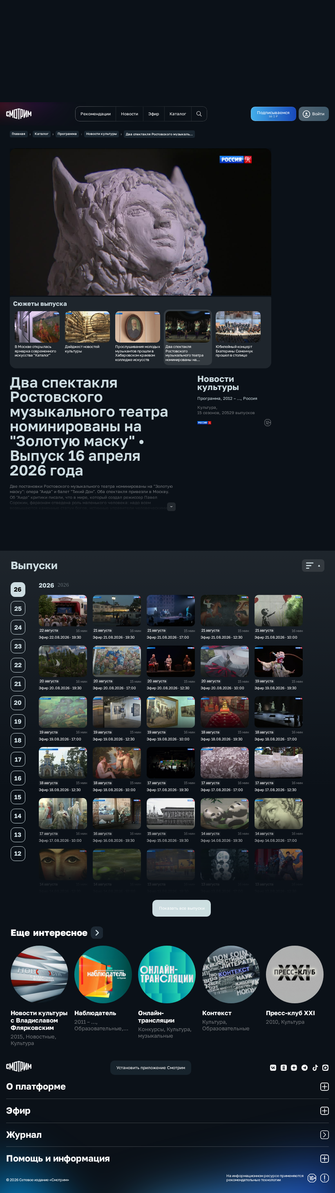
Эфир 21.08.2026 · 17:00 (168, 637)
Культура (206, 407)
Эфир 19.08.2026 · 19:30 (276, 688)
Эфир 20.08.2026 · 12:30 (168, 688)
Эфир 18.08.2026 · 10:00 (114, 789)
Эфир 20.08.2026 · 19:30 (60, 688)
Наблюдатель (95, 1012)
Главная (18, 134)
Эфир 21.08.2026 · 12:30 (222, 637)
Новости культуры (101, 134)
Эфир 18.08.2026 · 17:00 (276, 739)
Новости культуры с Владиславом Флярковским (39, 1020)
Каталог (42, 134)
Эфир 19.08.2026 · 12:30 (114, 739)
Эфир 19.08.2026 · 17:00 (60, 739)
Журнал (24, 1134)
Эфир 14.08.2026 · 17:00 (276, 840)
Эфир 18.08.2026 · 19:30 (222, 739)
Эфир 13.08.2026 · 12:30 (276, 891)
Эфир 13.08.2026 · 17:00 (222, 891)
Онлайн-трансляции (156, 1016)
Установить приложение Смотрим (150, 1067)
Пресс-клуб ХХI (290, 1012)
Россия (250, 398)
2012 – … (232, 398)
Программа (67, 134)
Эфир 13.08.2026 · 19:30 (168, 891)
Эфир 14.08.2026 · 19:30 (222, 840)
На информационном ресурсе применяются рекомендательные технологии (265, 1178)
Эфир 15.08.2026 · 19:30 (168, 840)
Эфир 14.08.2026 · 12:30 (60, 891)
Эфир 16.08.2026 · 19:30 (114, 840)
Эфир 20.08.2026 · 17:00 (114, 688)
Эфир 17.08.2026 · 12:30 (276, 789)
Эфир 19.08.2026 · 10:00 (168, 739)
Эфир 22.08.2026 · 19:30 (60, 637)
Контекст (217, 1012)
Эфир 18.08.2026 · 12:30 (60, 789)
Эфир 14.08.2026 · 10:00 (114, 891)
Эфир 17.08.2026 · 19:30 (168, 789)
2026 (63, 585)
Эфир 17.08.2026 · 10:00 (60, 840)
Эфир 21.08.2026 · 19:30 (114, 637)
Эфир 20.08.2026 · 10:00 (222, 688)
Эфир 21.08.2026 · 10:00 (276, 637)
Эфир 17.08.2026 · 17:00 (222, 789)
